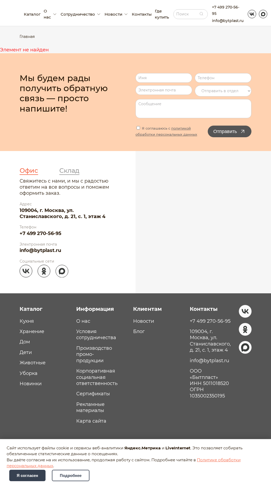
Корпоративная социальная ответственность (97, 377)
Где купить (162, 14)
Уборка (29, 373)
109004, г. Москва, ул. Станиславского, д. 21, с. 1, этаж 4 (62, 213)
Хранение (32, 331)
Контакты (142, 14)
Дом (25, 342)
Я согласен (27, 475)
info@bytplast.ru (227, 20)
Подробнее (71, 475)
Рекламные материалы (90, 407)
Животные (33, 363)
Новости (143, 321)
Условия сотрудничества (96, 334)
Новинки (31, 384)
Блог (139, 331)
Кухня (27, 321)
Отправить (225, 131)
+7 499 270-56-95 (225, 10)
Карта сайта (91, 421)
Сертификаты (93, 394)
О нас (83, 321)
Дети (26, 352)
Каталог (32, 14)
